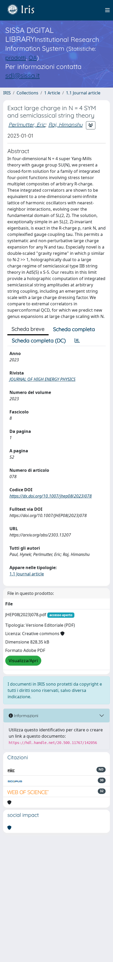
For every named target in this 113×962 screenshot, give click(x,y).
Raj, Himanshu (65, 124)
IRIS (7, 93)
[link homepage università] (24, 10)
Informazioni (25, 715)
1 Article (52, 93)
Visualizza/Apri (23, 661)
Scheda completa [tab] (74, 329)
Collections (27, 93)
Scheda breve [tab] (28, 329)
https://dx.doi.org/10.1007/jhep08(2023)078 (50, 496)
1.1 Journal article (83, 93)
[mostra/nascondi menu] (107, 10)
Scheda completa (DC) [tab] (39, 340)
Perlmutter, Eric (26, 124)
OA (33, 57)
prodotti (15, 57)
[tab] (77, 340)
